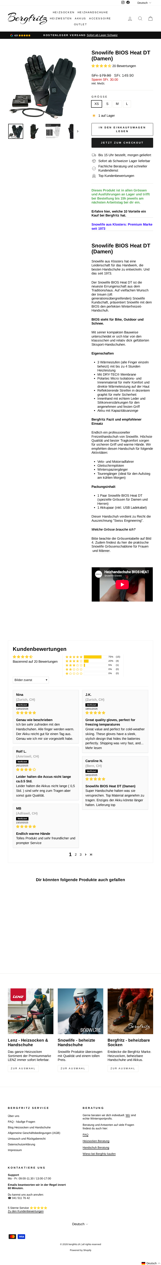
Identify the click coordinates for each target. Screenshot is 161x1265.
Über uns (13, 1116)
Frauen (143, 546)
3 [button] (80, 854)
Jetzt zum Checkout (122, 142)
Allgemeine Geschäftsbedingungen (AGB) (34, 1132)
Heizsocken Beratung (96, 1141)
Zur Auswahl (23, 1068)
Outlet (80, 24)
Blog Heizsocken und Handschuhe (29, 1127)
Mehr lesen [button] (93, 748)
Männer (104, 551)
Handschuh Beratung (96, 1147)
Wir (128, 1115)
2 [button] (76, 854)
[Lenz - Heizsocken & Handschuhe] (30, 1011)
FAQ (85, 1134)
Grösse (99, 96)
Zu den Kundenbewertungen (26, 1211)
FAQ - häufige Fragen (21, 1121)
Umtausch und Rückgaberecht (27, 1138)
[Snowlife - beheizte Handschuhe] (80, 1011)
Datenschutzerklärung (21, 1144)
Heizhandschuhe (93, 12)
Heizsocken (64, 12)
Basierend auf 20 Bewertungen (35, 661)
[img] (46, 712)
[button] (101, 66)
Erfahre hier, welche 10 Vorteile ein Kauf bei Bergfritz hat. (118, 213)
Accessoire (100, 18)
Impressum (15, 1150)
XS (96, 104)
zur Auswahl (123, 1068)
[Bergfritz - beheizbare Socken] (130, 1011)
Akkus (80, 18)
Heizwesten (61, 18)
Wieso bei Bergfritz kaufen (99, 1153)
